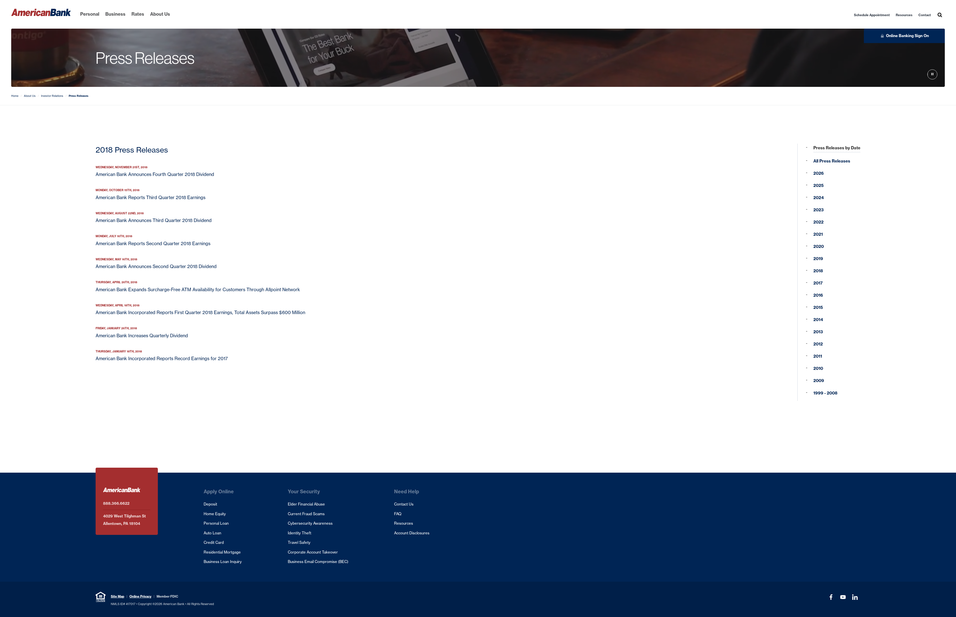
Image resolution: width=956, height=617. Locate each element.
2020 (818, 246)
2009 (818, 380)
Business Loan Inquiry (223, 561)
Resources (904, 15)
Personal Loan (216, 523)
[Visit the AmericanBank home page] (41, 12)
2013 (818, 331)
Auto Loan (212, 533)
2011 (817, 356)
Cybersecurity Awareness (310, 523)
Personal (89, 14)
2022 (818, 222)
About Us (160, 14)
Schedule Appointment (872, 15)
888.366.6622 (116, 503)
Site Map (117, 596)
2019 (818, 258)
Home (14, 96)
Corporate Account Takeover (313, 552)
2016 (818, 295)
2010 (818, 368)
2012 (818, 343)
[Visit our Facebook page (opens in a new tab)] (831, 597)
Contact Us (404, 504)
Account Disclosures (411, 533)
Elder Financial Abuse (306, 504)
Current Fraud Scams (306, 513)
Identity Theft (299, 533)
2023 (818, 209)
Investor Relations (52, 96)
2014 (818, 319)
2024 (818, 197)
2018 (818, 270)
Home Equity (215, 513)
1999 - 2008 (825, 393)
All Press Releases (831, 161)
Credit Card (214, 542)
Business (115, 14)
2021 (818, 234)
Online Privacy (140, 596)
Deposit (210, 504)
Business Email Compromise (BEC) (318, 561)
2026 (818, 173)
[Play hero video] (932, 74)
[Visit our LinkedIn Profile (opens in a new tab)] (854, 597)
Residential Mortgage (222, 552)
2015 (818, 307)
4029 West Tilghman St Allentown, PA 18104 (124, 520)
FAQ (397, 513)
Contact (924, 15)
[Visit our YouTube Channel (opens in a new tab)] (842, 597)
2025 (818, 185)
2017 (818, 282)
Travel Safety (299, 542)
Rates (137, 14)
